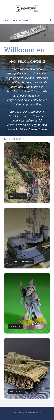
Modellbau (16, 391)
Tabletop (15, 326)
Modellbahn (17, 196)
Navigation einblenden (15, 20)
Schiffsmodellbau (21, 261)
